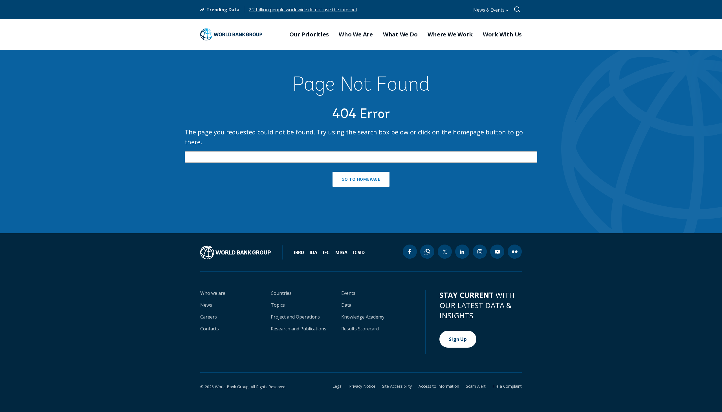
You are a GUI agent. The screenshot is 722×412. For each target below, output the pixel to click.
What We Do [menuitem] (400, 34)
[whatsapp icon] (427, 252)
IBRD (299, 252)
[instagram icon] (480, 252)
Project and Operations (295, 317)
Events (348, 293)
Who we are (212, 293)
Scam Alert (476, 386)
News (206, 305)
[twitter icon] (445, 252)
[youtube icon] (497, 252)
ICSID (359, 252)
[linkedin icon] (462, 252)
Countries (281, 293)
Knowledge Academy (362, 317)
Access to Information (439, 386)
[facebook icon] (410, 252)
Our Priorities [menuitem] (309, 34)
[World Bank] (241, 252)
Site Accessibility (397, 386)
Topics (278, 305)
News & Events (489, 10)
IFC (326, 252)
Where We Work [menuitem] (450, 34)
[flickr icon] (515, 252)
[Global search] (517, 9)
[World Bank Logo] (231, 34)
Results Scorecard (360, 329)
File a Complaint (507, 386)
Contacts (209, 329)
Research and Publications (298, 329)
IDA (313, 252)
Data (346, 305)
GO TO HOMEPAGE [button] (361, 179)
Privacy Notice (362, 386)
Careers (208, 317)
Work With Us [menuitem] (502, 34)
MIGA (341, 252)
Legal (337, 386)
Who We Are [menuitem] (356, 34)
